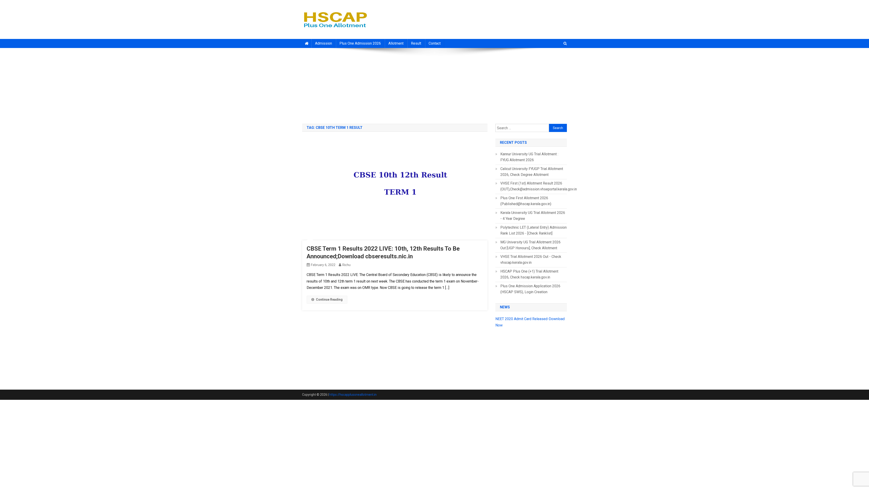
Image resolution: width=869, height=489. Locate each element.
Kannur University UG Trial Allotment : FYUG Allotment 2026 (529, 157)
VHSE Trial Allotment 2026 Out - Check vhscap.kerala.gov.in (530, 259)
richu (346, 265)
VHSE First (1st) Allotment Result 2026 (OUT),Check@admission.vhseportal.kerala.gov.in (538, 186)
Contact (435, 43)
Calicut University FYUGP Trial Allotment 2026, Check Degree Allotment (531, 172)
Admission (323, 43)
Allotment (395, 43)
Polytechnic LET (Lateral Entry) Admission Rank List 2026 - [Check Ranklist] (533, 230)
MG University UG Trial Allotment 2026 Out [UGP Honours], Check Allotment (530, 245)
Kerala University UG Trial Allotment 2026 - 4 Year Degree (532, 216)
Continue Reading (329, 299)
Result (416, 43)
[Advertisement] (434, 84)
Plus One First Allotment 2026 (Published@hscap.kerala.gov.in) (525, 201)
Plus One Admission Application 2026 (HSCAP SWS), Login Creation (530, 289)
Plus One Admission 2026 (360, 43)
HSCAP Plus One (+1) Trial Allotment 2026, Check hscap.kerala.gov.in (529, 274)
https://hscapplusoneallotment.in (353, 394)
